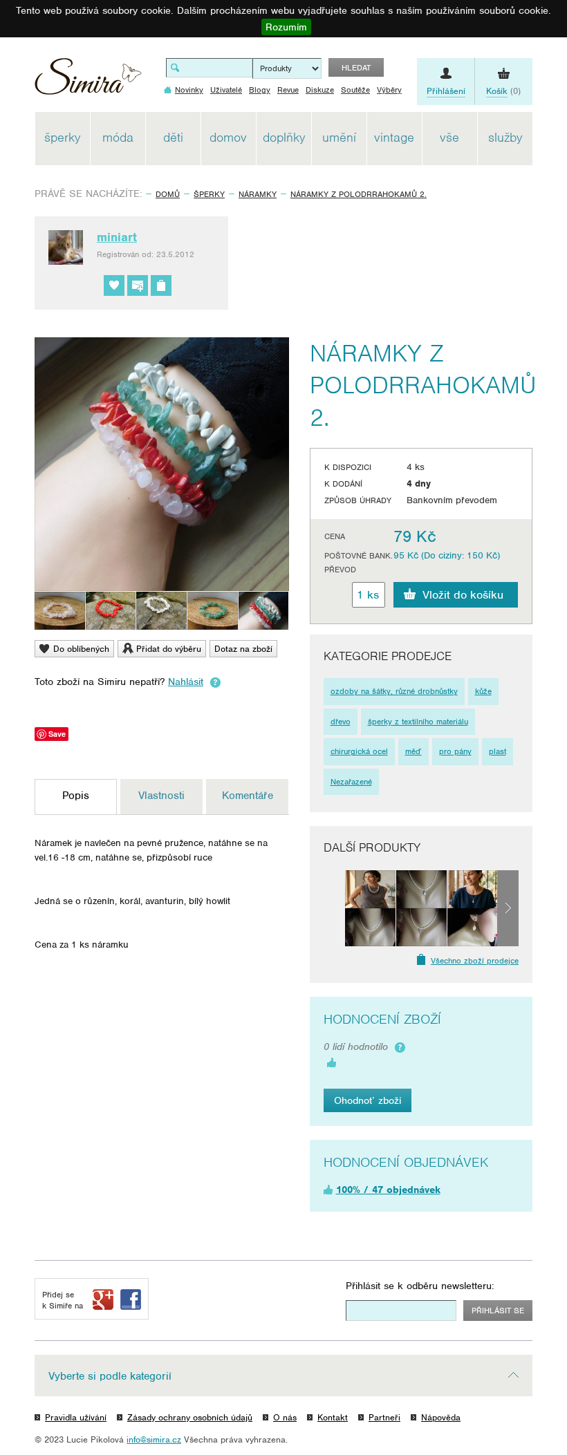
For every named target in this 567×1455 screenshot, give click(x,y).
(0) (503, 91)
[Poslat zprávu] (137, 285)
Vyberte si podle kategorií (109, 1376)
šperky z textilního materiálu (418, 721)
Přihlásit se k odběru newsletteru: (420, 1285)
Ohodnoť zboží (367, 1100)
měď (413, 751)
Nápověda (441, 1417)
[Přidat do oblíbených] (114, 285)
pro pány (455, 751)
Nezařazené (351, 781)
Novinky (189, 89)
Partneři (384, 1417)
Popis (75, 795)
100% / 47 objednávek (388, 1189)
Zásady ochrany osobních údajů (189, 1417)
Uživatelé (226, 89)
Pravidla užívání (75, 1417)
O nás (285, 1417)
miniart (117, 237)
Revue (288, 89)
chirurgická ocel (359, 751)
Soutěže (355, 89)
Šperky (209, 194)
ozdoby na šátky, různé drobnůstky (394, 691)
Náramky (258, 194)
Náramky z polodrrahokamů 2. (358, 194)
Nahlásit (185, 681)
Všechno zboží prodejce (475, 960)
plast (497, 751)
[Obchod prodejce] (161, 285)
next (508, 908)
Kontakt (332, 1417)
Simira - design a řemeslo (88, 81)
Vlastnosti (161, 795)
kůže (483, 691)
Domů (168, 194)
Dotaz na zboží (243, 649)
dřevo (341, 721)
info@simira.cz (154, 1439)
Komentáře (247, 795)
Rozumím (286, 27)
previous (334, 908)
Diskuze (320, 89)
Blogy (259, 89)
